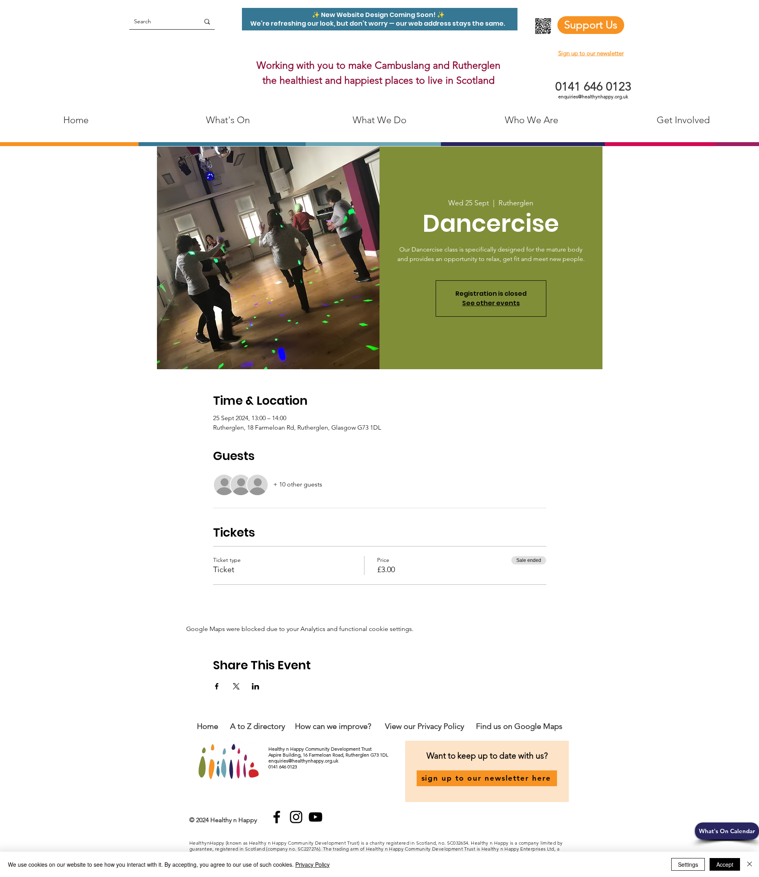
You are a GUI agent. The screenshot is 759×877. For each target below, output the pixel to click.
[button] (727, 831)
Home (207, 726)
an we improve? (344, 726)
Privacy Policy (312, 864)
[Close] (749, 864)
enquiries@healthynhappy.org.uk (593, 97)
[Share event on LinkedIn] (255, 686)
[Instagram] (296, 817)
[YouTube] (315, 817)
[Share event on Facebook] (217, 686)
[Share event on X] (236, 686)
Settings (688, 864)
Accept (724, 864)
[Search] (207, 21)
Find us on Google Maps (519, 726)
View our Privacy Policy (425, 726)
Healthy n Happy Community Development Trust (320, 749)
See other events (491, 303)
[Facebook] (276, 817)
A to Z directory (257, 726)
